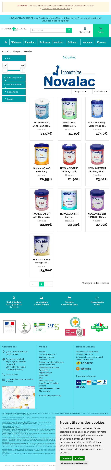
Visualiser (70, 117)
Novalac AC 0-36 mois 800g (41, 170)
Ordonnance (44, 359)
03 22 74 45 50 (12, 374)
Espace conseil (45, 373)
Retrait (14, 304)
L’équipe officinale (46, 357)
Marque (16, 51)
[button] (80, 91)
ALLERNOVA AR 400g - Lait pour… (41, 124)
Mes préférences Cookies (49, 388)
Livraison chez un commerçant (89, 357)
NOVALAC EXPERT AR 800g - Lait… (69, 170)
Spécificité (12, 92)
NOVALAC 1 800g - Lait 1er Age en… (97, 124)
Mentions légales (46, 381)
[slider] (5, 70)
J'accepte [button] (66, 458)
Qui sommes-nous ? (47, 354)
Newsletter (44, 375)
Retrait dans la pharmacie (87, 352)
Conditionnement (13, 84)
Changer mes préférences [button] (74, 463)
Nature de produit (13, 77)
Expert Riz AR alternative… (69, 124)
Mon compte (44, 391)
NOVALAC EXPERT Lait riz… (69, 215)
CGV (41, 378)
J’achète (43, 117)
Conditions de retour (84, 359)
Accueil (5, 51)
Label (10, 99)
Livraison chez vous (84, 354)
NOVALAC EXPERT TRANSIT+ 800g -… (97, 215)
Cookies (42, 386)
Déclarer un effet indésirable (51, 362)
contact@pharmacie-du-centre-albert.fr (19, 380)
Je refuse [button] (78, 458)
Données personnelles (48, 383)
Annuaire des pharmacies (50, 396)
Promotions (44, 370)
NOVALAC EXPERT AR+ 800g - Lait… (97, 170)
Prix (9, 58)
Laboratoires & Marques (49, 367)
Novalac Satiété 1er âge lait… (41, 261)
